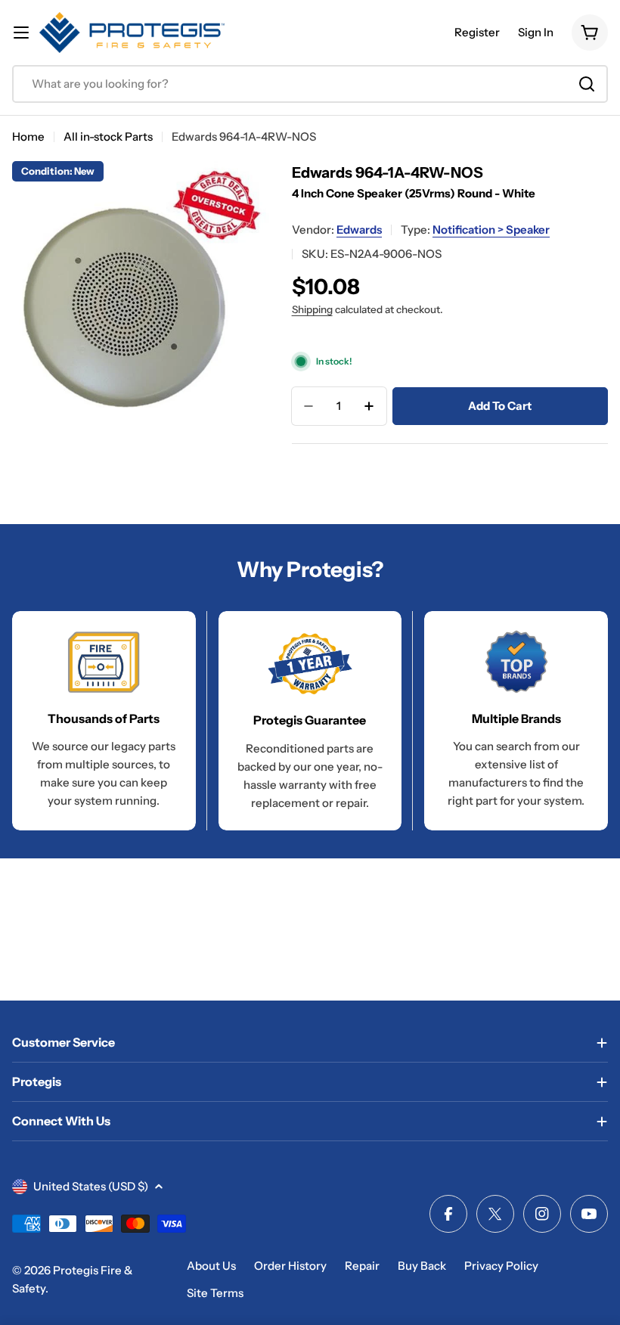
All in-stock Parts (108, 136)
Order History (290, 1265)
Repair (362, 1265)
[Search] (587, 84)
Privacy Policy (501, 1265)
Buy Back (422, 1265)
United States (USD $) (90, 1186)
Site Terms (215, 1293)
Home (28, 136)
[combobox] (310, 84)
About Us (211, 1265)
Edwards (359, 229)
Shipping (312, 309)
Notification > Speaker (491, 229)
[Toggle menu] (21, 32)
